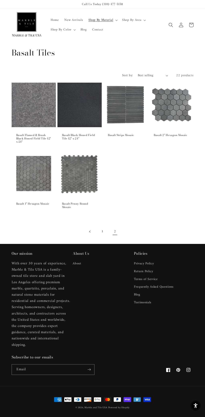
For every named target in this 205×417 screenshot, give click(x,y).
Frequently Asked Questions (154, 287)
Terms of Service (146, 279)
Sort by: (127, 75)
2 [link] (115, 231)
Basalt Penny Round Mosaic (75, 205)
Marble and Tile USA (95, 408)
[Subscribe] (89, 369)
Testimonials (142, 302)
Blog (137, 294)
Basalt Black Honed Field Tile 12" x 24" (78, 136)
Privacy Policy (144, 263)
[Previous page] (90, 231)
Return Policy (143, 271)
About (77, 263)
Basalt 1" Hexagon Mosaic (32, 203)
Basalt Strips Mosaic (121, 135)
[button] (102, 20)
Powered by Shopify (119, 408)
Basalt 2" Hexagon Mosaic (170, 135)
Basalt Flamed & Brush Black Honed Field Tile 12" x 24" (33, 138)
